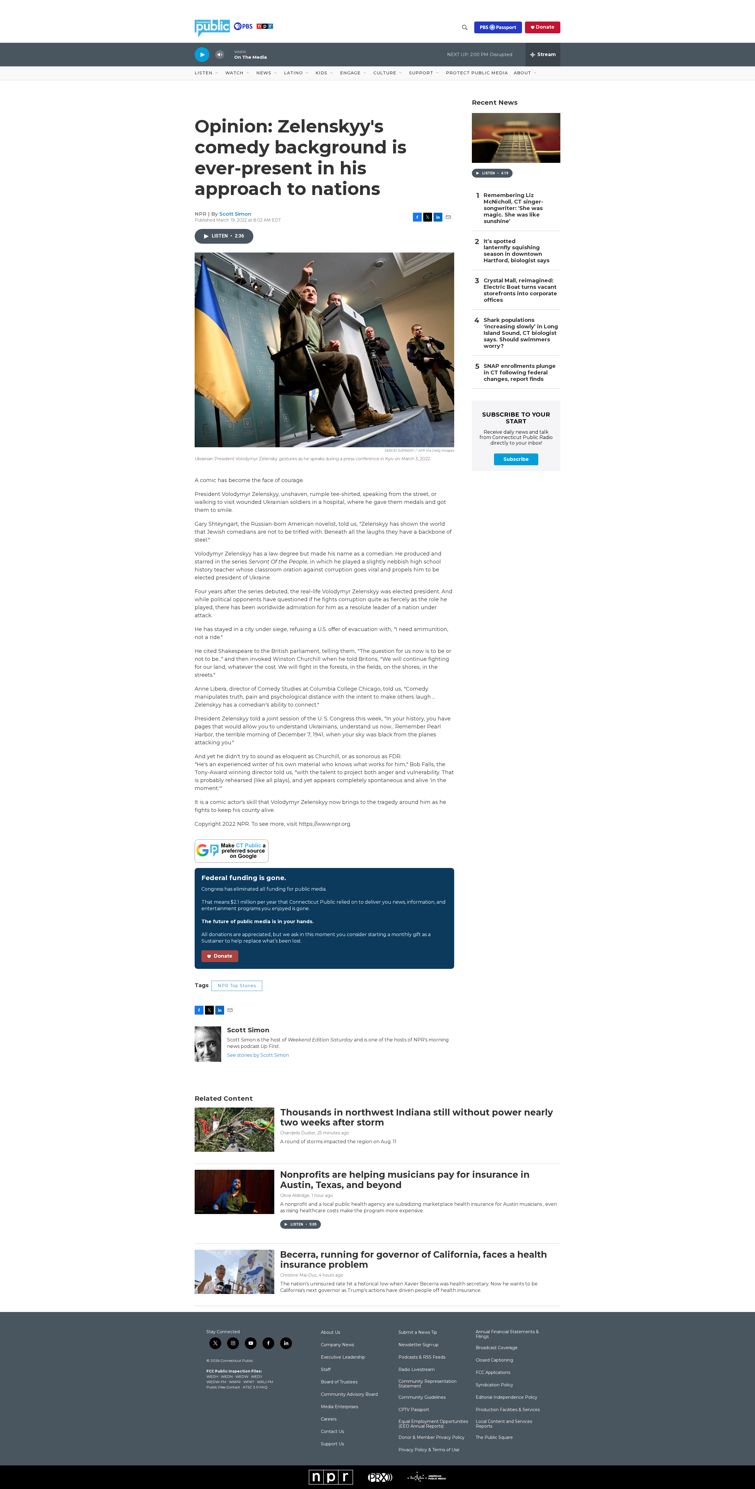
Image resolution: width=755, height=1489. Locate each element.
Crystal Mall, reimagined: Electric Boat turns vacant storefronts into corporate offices (520, 290)
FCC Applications (493, 1372)
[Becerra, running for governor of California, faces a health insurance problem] (234, 1272)
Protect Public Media (477, 73)
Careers (329, 1419)
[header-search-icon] (464, 27)
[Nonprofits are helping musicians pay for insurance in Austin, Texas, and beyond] (234, 1192)
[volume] (220, 54)
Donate (545, 27)
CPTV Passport (413, 1410)
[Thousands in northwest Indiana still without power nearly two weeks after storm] (234, 1130)
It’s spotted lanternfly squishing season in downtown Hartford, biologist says (516, 251)
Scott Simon (235, 214)
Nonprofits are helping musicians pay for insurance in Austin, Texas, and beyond (405, 1179)
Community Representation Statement (427, 1384)
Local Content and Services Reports (504, 1424)
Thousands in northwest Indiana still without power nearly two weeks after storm (416, 1117)
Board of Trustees (339, 1382)
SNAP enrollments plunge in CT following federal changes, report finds (520, 372)
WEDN (227, 1376)
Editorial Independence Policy (506, 1397)
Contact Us (332, 1431)
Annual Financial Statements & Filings (507, 1334)
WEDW (241, 1376)
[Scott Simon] (208, 1044)
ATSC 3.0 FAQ (255, 1387)
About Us (330, 1332)
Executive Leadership (343, 1357)
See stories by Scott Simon (258, 1055)
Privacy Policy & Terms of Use (428, 1450)
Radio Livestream (416, 1369)
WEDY (256, 1376)
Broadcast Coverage (497, 1348)
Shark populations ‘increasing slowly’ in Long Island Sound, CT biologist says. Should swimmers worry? (521, 333)
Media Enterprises (339, 1407)
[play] (202, 54)
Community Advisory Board (349, 1394)
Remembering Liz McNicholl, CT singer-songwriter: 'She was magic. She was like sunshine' (513, 208)
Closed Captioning (494, 1360)
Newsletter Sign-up (418, 1345)
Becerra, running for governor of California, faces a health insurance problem (413, 1259)
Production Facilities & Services (508, 1410)
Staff (326, 1369)
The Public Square (494, 1437)
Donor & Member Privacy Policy (431, 1437)
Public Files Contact (223, 1387)
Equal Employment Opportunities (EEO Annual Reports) (433, 1424)
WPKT (248, 1382)
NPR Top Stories (237, 985)
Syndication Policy (494, 1385)
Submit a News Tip (417, 1332)
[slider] (229, 54)
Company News (337, 1345)
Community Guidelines (422, 1397)
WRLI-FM (265, 1382)
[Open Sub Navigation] (217, 73)
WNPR (235, 1382)
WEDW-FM (216, 1382)
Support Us (332, 1444)
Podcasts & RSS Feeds (421, 1357)
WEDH (212, 1376)
